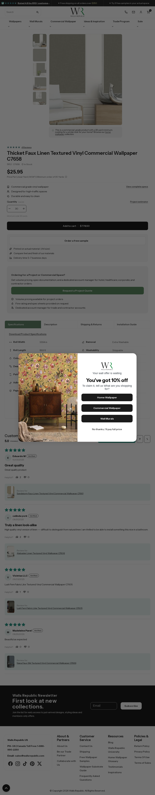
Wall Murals (107, 418)
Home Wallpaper (107, 397)
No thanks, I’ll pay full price (107, 429)
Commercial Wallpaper (107, 408)
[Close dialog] (132, 357)
